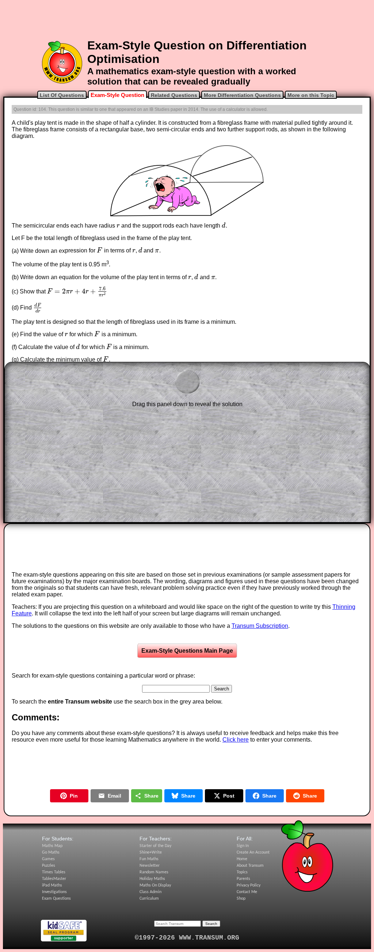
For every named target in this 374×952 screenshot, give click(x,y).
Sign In (243, 846)
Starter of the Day (155, 846)
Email (114, 796)
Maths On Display (155, 885)
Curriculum (149, 898)
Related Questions (174, 95)
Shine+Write (151, 852)
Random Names (154, 872)
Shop (241, 898)
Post (228, 796)
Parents (243, 879)
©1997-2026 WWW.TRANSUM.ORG (187, 937)
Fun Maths (149, 859)
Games (48, 859)
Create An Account (253, 852)
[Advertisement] (187, 19)
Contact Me (247, 892)
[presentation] (118, 225)
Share (151, 796)
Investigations (54, 892)
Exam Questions (56, 898)
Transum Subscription (260, 626)
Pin (74, 796)
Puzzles (48, 865)
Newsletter (150, 865)
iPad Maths (52, 885)
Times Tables (53, 872)
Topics (242, 872)
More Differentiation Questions (242, 95)
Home (242, 859)
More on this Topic (310, 95)
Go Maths (51, 852)
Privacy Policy (248, 885)
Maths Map (52, 846)
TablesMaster (54, 879)
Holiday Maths (152, 879)
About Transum (250, 865)
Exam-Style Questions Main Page (187, 651)
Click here (235, 740)
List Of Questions (62, 95)
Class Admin (150, 892)
